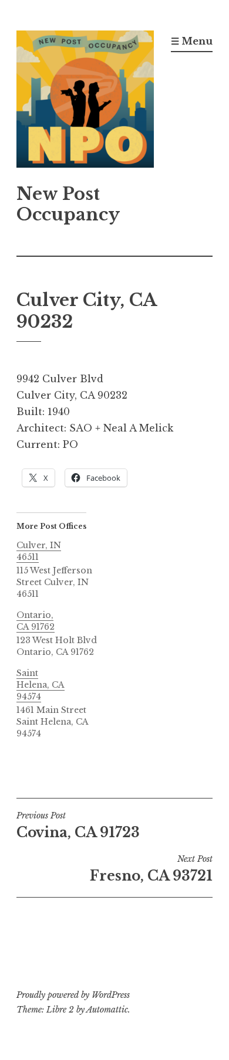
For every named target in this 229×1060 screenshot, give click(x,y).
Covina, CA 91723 (78, 825)
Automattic (107, 1009)
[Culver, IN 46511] (62, 569)
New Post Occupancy (68, 204)
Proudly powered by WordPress (73, 995)
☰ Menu (192, 41)
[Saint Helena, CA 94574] (62, 703)
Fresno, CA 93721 (151, 869)
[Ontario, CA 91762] (62, 633)
